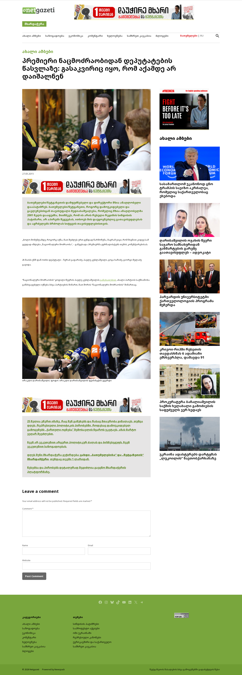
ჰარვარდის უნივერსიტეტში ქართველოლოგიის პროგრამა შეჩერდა (187, 300)
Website (26, 560)
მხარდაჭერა (34, 24)
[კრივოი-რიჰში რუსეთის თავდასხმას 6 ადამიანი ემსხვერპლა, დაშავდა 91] (190, 329)
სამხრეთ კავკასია (139, 35)
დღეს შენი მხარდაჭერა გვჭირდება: (53, 455)
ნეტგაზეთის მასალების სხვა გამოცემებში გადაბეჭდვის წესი (185, 669)
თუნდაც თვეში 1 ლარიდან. (69, 459)
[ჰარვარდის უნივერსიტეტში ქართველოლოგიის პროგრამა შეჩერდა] (190, 276)
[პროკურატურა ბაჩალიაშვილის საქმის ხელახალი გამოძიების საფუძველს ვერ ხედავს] (190, 381)
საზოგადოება (54, 35)
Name (25, 545)
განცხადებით (108, 279)
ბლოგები (162, 35)
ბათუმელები (188, 35)
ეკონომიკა (75, 35)
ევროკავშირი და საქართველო (92, 642)
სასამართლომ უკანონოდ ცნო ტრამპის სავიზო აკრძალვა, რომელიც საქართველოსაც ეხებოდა (186, 190)
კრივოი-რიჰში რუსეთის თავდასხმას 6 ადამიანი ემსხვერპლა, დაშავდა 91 (182, 353)
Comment (27, 508)
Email (90, 545)
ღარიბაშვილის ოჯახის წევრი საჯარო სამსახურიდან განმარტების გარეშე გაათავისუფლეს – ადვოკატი (186, 246)
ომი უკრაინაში (82, 633)
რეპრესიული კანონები (87, 637)
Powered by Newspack (53, 669)
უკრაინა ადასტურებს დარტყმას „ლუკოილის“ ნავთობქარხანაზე (188, 456)
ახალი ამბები (31, 35)
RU (201, 35)
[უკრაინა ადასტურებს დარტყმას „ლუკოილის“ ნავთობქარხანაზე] (190, 434)
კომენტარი (95, 35)
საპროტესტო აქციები (86, 628)
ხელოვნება (114, 35)
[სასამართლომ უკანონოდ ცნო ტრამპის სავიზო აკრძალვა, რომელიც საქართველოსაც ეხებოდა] (190, 164)
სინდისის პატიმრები (86, 623)
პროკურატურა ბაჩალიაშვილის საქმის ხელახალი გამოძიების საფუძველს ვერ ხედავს (187, 405)
